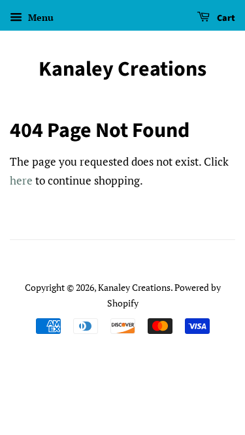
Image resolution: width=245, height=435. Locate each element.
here (21, 180)
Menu (39, 17)
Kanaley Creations (122, 69)
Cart (225, 18)
